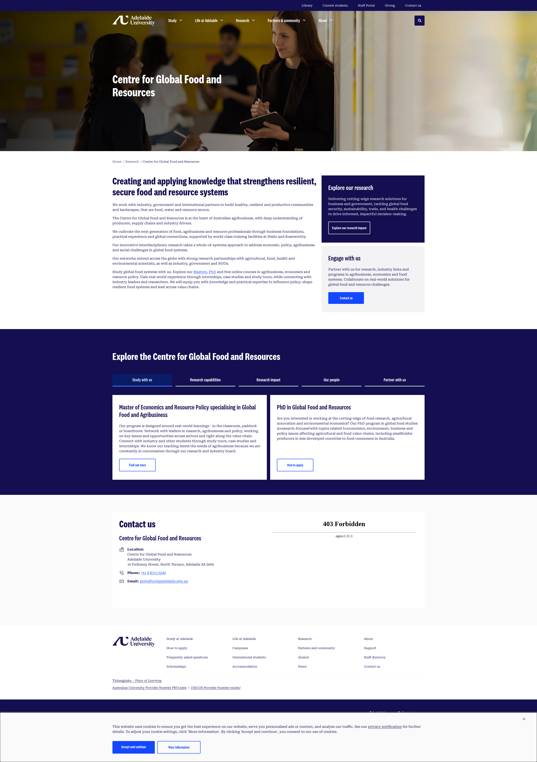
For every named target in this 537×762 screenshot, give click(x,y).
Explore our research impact (349, 227)
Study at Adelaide (180, 638)
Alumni (303, 657)
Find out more (137, 465)
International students (249, 657)
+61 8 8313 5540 (153, 573)
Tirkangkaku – (137, 680)
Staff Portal (366, 5)
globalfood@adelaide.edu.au (164, 581)
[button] (524, 719)
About (368, 638)
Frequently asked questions (187, 657)
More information (178, 747)
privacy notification (385, 727)
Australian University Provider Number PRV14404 (149, 687)
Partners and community (316, 648)
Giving (390, 5)
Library (307, 5)
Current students (335, 5)
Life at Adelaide (244, 638)
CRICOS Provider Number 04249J (216, 687)
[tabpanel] (268, 437)
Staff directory (375, 657)
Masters (200, 272)
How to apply (295, 465)
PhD (212, 272)
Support (370, 648)
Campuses (240, 648)
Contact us (413, 5)
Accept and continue (133, 746)
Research (305, 638)
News (302, 666)
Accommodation (244, 666)
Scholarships (176, 666)
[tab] (142, 380)
